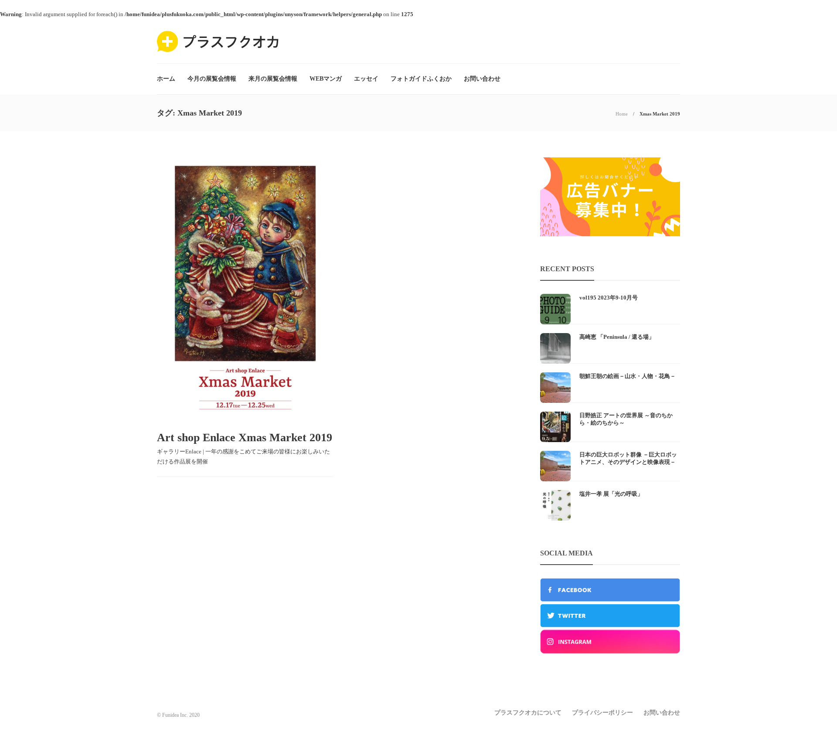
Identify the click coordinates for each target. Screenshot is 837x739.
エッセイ (366, 78)
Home (622, 113)
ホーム (166, 78)
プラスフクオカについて (527, 712)
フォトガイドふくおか (421, 78)
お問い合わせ (482, 78)
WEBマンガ (326, 78)
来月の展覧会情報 (272, 78)
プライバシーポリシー (602, 712)
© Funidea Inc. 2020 (178, 715)
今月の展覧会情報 (211, 78)
